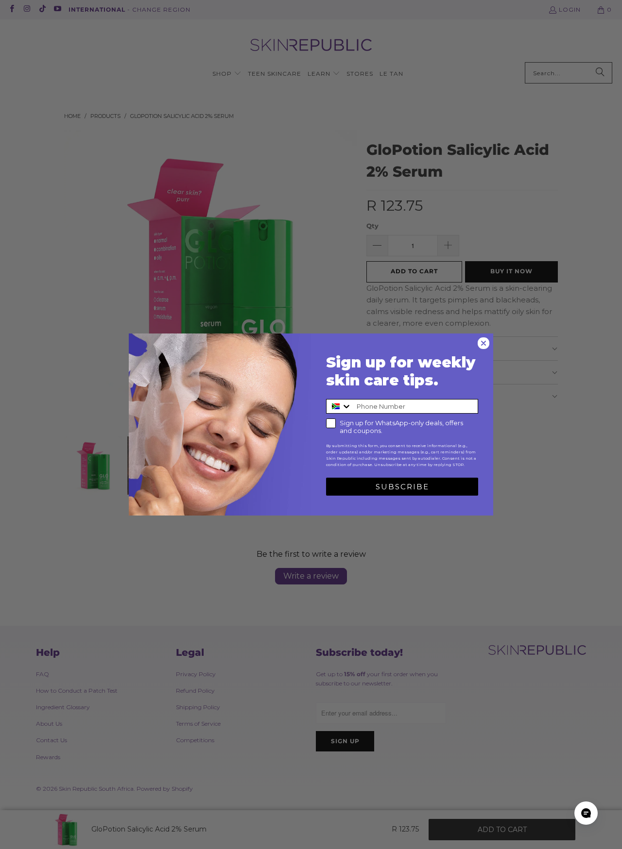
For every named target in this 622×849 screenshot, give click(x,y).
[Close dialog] (483, 343)
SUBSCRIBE (402, 486)
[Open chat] (586, 813)
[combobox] (339, 406)
